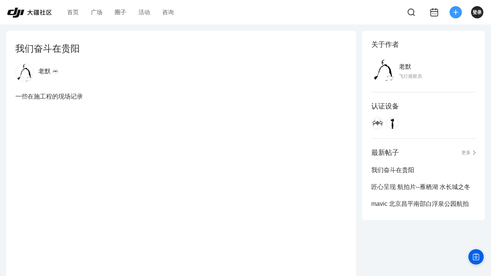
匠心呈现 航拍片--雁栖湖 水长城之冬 (420, 187)
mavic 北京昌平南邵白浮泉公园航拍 (420, 203)
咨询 (168, 12)
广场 (96, 12)
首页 (73, 12)
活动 (144, 12)
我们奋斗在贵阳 (392, 170)
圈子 (120, 12)
